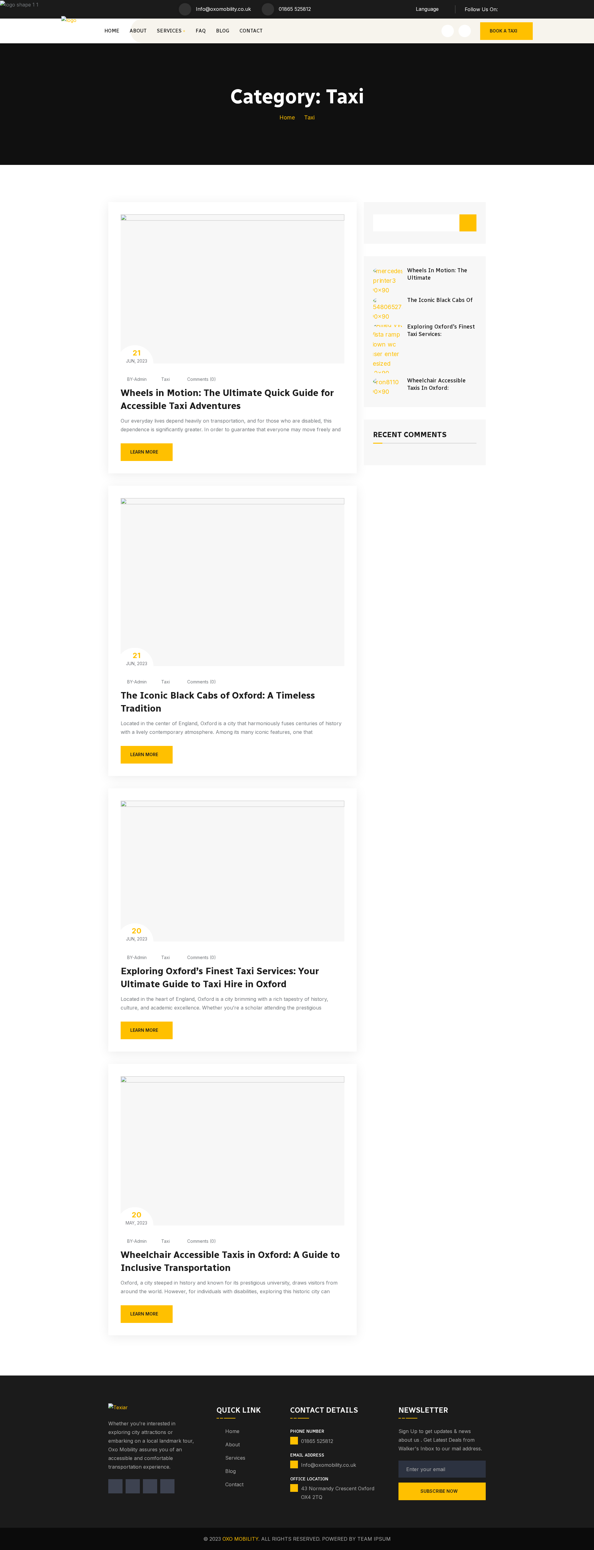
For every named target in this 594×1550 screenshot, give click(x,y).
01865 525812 (295, 9)
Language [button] (427, 9)
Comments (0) (201, 379)
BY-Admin (137, 379)
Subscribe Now (439, 1491)
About (138, 31)
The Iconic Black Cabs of (440, 300)
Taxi (165, 379)
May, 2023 (136, 1217)
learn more (144, 451)
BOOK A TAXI (503, 30)
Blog (222, 31)
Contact (251, 31)
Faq (201, 31)
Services (169, 31)
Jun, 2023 (136, 356)
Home (111, 31)
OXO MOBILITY (240, 1539)
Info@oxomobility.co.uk (223, 9)
